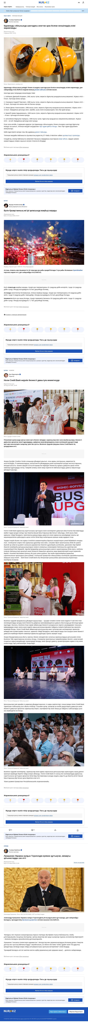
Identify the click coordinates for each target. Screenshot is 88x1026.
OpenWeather (78, 270)
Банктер (11, 370)
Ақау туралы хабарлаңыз (57, 1011)
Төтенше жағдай (30, 6)
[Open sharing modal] (55, 830)
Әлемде (6, 846)
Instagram (76, 190)
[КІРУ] (83, 2)
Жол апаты (40, 6)
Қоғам (5, 200)
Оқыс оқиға (8, 6)
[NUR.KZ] (44, 2)
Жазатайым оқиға (50, 6)
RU (79, 2)
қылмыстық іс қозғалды (71, 135)
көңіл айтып (63, 139)
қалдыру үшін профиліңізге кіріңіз (43, 175)
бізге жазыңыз (24, 147)
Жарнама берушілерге (76, 1011)
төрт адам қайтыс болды (48, 126)
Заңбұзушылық (20, 6)
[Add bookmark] (77, 830)
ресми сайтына (40, 90)
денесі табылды (41, 132)
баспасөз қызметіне (29, 920)
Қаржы (6, 370)
